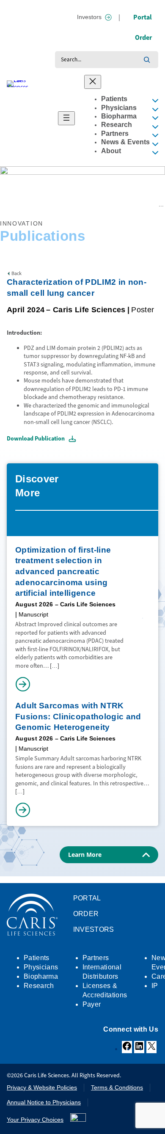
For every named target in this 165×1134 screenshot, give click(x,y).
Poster (142, 310)
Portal (142, 17)
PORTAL (87, 898)
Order (143, 37)
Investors (89, 17)
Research (26, 204)
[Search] (147, 60)
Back (16, 273)
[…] (54, 665)
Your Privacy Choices (35, 1119)
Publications (52, 204)
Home (6, 204)
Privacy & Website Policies (42, 1087)
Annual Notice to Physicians (44, 1102)
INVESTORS (93, 929)
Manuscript (33, 614)
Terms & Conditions (117, 1087)
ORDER (86, 913)
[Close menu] (92, 82)
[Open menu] (66, 118)
